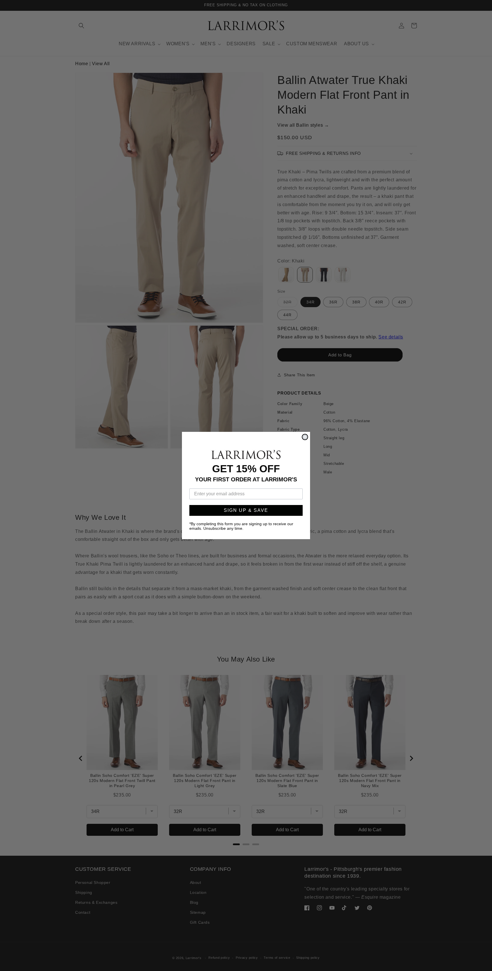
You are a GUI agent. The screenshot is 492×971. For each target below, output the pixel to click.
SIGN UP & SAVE (246, 510)
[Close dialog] (305, 437)
